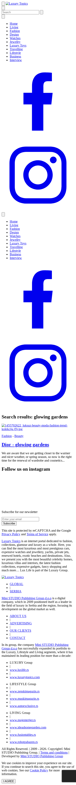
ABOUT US (18, 616)
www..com (25, 677)
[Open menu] (3, 4)
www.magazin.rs (25, 691)
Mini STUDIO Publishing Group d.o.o (26, 598)
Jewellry (15, 42)
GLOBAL (16, 584)
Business (15, 56)
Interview (16, 60)
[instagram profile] (38, 210)
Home (14, 23)
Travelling (16, 49)
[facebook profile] (38, 137)
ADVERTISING (21, 623)
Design (14, 34)
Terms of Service (37, 534)
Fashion (15, 31)
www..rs (19, 670)
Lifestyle (15, 52)
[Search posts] (3, 8)
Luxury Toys (18, 45)
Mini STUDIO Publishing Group (41, 756)
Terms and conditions (54, 752)
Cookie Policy (39, 770)
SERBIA (15, 591)
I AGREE (8, 781)
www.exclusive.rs (24, 706)
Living (14, 27)
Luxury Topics (11, 541)
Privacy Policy (11, 534)
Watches (15, 38)
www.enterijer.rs (23, 720)
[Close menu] (3, 16)
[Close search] (41, 12)
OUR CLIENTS (20, 630)
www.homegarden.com (28, 727)
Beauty (19, 436)
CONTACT (17, 638)
